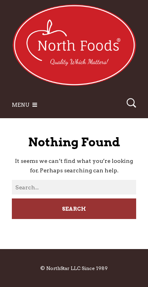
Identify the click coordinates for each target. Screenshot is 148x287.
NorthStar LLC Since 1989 (77, 268)
